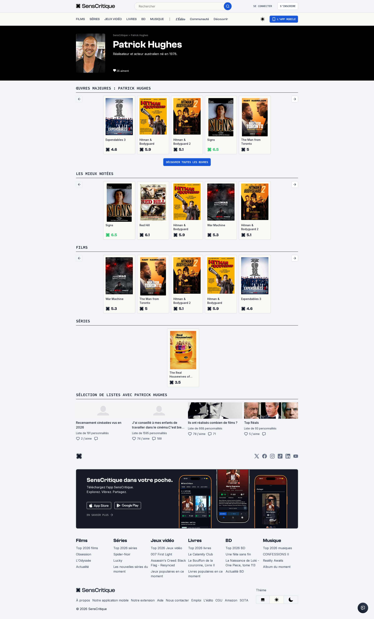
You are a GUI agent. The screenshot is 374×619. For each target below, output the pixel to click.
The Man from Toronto (250, 141)
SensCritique (120, 35)
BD (229, 540)
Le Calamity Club (200, 554)
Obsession (83, 554)
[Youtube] (295, 457)
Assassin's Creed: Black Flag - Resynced (168, 563)
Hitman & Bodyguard (146, 141)
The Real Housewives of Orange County (179, 375)
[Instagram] (272, 457)
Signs (211, 139)
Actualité (82, 567)
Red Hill (144, 225)
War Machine (216, 225)
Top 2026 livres (199, 548)
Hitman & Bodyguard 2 (182, 141)
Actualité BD (235, 571)
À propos (83, 600)
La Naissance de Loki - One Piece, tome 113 (242, 563)
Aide (160, 600)
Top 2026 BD (235, 548)
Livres (195, 540)
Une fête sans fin (238, 554)
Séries (120, 540)
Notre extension (143, 600)
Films (81, 540)
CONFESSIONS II (276, 554)
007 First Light (161, 554)
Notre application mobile (110, 600)
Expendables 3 (116, 139)
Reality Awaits (273, 560)
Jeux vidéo (162, 540)
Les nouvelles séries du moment (130, 569)
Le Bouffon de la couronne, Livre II (201, 563)
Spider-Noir (122, 554)
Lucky (117, 560)
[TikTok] (280, 457)
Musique (272, 540)
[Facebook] (264, 457)
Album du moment (276, 567)
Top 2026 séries (125, 548)
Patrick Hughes (139, 35)
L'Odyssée (83, 560)
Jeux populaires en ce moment (167, 573)
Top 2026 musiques (277, 548)
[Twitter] (256, 457)
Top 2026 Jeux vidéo (166, 548)
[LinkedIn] (288, 457)
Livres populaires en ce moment (205, 573)
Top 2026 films (87, 548)
